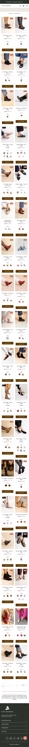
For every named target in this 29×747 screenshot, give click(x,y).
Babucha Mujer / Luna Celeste (8, 330)
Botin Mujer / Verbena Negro (8, 588)
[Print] (11, 411)
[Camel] (19, 229)
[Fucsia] (18, 411)
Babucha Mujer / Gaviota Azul (21, 185)
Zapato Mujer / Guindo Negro (21, 439)
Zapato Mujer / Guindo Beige (8, 145)
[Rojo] (18, 265)
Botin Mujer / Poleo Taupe (7, 36)
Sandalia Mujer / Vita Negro (21, 72)
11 (16, 685)
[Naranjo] (4, 153)
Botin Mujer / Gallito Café (7, 403)
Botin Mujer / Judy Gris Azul (7, 551)
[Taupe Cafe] (4, 192)
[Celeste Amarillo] (9, 635)
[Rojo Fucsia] (6, 635)
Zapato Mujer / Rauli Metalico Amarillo (21, 627)
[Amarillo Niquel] (23, 156)
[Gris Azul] (11, 192)
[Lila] (11, 153)
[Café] (4, 156)
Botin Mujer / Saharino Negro (8, 72)
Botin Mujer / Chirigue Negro (21, 664)
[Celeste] (7, 153)
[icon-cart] (23, 5)
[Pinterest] (7, 738)
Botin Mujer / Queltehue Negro (7, 664)
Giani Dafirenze (16, 744)
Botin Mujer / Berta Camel (21, 221)
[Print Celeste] (24, 635)
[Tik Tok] (14, 738)
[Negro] (6, 80)
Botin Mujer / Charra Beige (7, 515)
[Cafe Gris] (21, 44)
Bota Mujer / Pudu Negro (7, 478)
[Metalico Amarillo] (21, 635)
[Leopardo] (24, 265)
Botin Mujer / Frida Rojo (7, 293)
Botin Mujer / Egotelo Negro (21, 330)
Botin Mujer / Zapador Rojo (21, 294)
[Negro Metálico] (23, 229)
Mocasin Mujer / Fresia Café (8, 367)
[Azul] (18, 192)
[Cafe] (9, 80)
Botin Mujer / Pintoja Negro (7, 109)
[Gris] (21, 153)
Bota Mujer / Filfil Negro (21, 108)
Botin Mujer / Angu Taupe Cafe (7, 185)
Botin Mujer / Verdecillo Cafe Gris (21, 36)
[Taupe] (7, 44)
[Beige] (11, 156)
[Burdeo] (7, 265)
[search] (20, 5)
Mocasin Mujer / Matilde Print (21, 551)
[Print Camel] (7, 192)
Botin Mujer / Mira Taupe (21, 514)
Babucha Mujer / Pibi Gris (21, 588)
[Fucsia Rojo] (18, 635)
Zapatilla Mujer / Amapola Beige (7, 221)
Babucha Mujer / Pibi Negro (21, 145)
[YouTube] (18, 738)
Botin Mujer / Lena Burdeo (8, 257)
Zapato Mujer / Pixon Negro (21, 403)
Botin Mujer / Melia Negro (21, 367)
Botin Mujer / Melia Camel (7, 439)
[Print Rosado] (19, 156)
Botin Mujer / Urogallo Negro (21, 479)
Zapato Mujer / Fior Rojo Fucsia (7, 627)
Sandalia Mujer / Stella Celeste (21, 257)
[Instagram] (10, 738)
